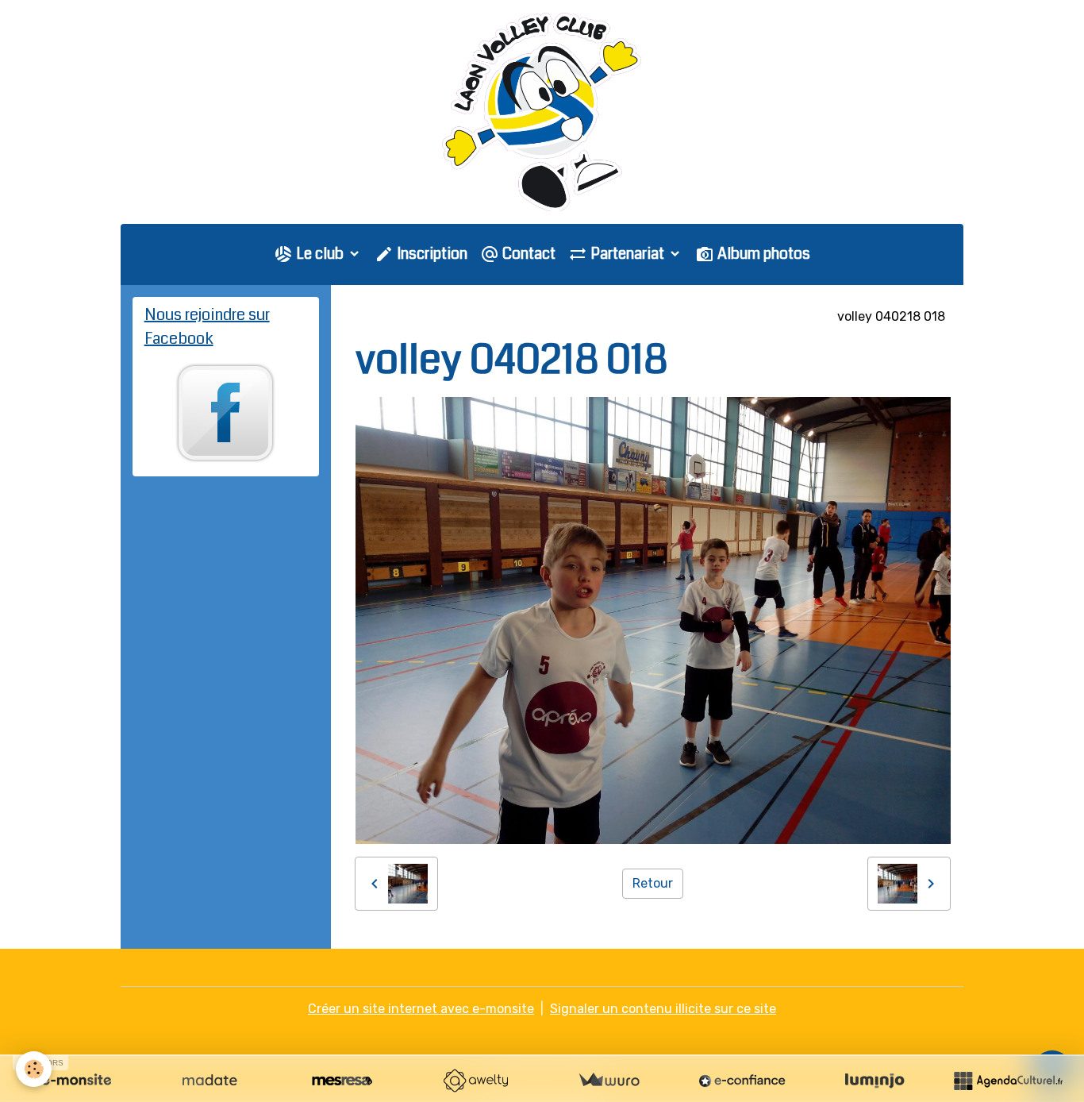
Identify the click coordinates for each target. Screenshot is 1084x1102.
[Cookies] (34, 1069)
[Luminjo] (874, 1080)
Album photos (762, 253)
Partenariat (627, 253)
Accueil (378, 316)
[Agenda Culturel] (1007, 1080)
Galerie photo (458, 316)
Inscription (430, 253)
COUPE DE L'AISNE (765, 316)
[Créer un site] (76, 1080)
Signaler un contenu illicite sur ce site (663, 1008)
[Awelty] (475, 1080)
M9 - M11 (667, 316)
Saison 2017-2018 (570, 316)
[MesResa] (342, 1080)
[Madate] (209, 1080)
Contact (527, 253)
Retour (652, 883)
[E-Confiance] (741, 1080)
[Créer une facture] (608, 1080)
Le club (320, 253)
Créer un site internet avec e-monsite (421, 1008)
